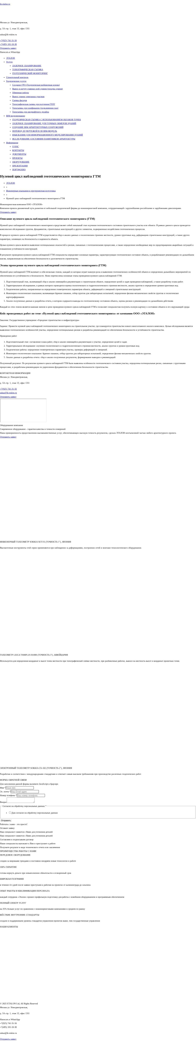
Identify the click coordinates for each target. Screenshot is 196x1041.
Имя (3, 788)
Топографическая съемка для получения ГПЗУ (33, 104)
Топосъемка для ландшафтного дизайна (30, 112)
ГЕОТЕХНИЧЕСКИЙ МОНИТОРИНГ (30, 73)
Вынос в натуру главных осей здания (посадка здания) (37, 89)
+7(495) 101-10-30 (8, 44)
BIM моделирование (15, 116)
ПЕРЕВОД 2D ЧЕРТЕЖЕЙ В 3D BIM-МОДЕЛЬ (34, 131)
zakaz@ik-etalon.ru (8, 393)
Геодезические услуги (16, 81)
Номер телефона (8, 795)
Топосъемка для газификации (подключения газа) (35, 108)
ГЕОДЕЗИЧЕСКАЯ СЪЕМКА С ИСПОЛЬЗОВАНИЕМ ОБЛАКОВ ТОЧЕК (46, 120)
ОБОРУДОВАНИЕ (20, 162)
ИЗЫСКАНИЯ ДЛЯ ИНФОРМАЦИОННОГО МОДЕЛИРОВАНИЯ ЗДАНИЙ (47, 135)
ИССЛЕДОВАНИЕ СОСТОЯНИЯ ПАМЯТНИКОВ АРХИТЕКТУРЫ (43, 139)
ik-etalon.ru (5, 4)
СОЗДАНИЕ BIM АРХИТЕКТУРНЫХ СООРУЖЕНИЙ (37, 127)
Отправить (6, 820)
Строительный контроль (17, 77)
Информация (12, 143)
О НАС (15, 146)
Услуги (9, 62)
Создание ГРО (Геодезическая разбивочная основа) (36, 85)
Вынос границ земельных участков (28, 96)
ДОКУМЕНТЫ (19, 154)
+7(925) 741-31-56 (8, 40)
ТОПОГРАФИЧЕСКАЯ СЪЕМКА (27, 69)
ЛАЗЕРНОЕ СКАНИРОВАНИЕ (26, 66)
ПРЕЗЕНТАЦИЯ (20, 166)
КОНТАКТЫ (18, 150)
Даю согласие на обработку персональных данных (34, 813)
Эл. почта (5, 791)
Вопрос (3, 802)
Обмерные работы (20, 92)
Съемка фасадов (19, 100)
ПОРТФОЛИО (19, 169)
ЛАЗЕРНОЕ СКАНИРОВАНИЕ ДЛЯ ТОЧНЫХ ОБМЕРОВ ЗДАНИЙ (44, 123)
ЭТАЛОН (10, 58)
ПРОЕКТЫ (17, 158)
